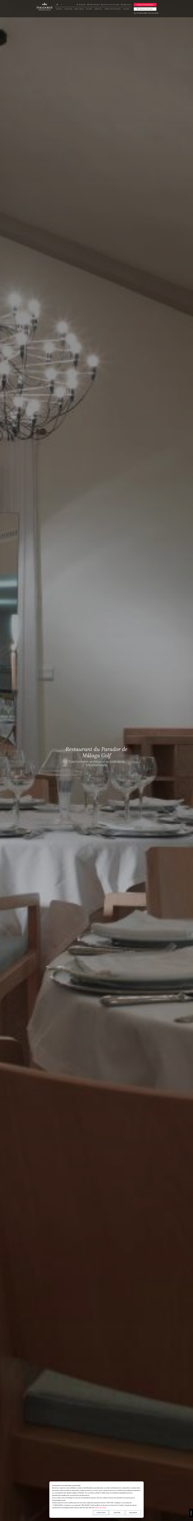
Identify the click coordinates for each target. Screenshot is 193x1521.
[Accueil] (44, 4)
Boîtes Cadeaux (79, 9)
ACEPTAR (117, 1512)
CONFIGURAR (100, 1512)
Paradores (59, 9)
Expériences (98, 9)
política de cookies (100, 1507)
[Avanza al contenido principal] (96, 791)
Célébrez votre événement (112, 9)
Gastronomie (68, 9)
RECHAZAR (133, 1512)
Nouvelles (126, 9)
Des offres (89, 9)
